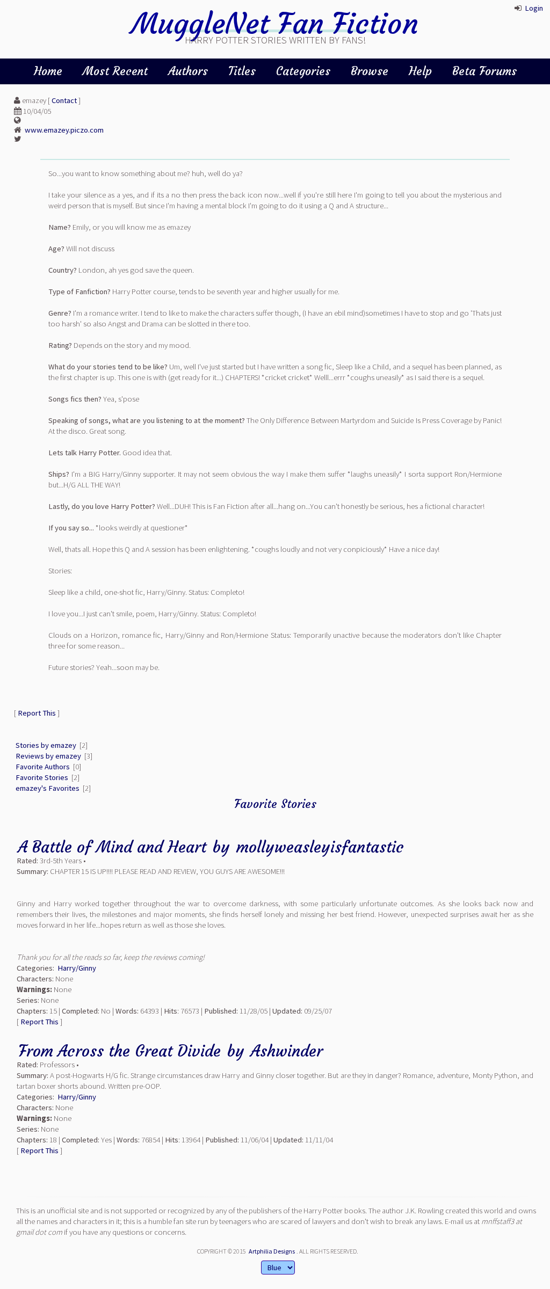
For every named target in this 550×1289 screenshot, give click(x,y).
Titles (242, 71)
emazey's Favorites (47, 788)
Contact (64, 100)
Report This (37, 713)
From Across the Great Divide (119, 1051)
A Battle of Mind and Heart (112, 847)
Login (534, 8)
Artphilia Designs (272, 1251)
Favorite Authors (43, 766)
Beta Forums (484, 71)
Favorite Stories (42, 777)
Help (420, 71)
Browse (369, 71)
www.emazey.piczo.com (64, 130)
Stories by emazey (46, 745)
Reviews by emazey (48, 756)
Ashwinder (287, 1051)
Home (48, 71)
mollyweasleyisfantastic (320, 847)
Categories (303, 71)
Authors (188, 71)
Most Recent (115, 71)
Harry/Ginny (76, 968)
